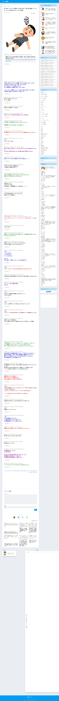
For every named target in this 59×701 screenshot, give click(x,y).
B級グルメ (43, 92)
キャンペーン (43, 106)
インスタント (43, 100)
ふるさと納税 (43, 122)
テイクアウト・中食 (44, 114)
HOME (30, 697)
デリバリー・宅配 (44, 116)
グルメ (42, 108)
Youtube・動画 (43, 94)
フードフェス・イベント (45, 120)
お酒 (42, 104)
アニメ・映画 (43, 98)
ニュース (42, 118)
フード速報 (5, 1)
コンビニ (42, 110)
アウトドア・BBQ (44, 96)
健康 (36, 520)
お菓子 (42, 102)
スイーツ (42, 112)
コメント (6, 493)
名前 (5, 505)
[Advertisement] (20, 73)
